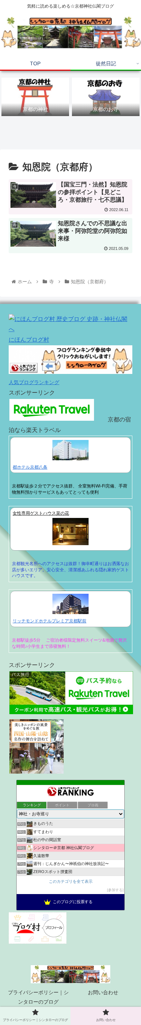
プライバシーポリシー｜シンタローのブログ (38, 996)
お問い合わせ (103, 992)
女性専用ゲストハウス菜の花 (41, 513)
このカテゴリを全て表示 (71, 881)
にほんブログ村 (29, 340)
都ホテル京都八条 (30, 467)
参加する (115, 890)
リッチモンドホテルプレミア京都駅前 (49, 620)
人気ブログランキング (34, 382)
